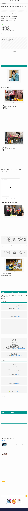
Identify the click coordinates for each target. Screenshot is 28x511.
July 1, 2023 (17, 374)
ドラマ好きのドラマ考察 (14, 0)
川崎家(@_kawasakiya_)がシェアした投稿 (10, 198)
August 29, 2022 (19, 391)
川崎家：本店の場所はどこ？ (8, 40)
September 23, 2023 (17, 316)
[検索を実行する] (26, 496)
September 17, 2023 (17, 383)
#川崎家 (14, 348)
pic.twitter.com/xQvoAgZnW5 (21, 348)
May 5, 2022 (18, 356)
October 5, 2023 (17, 308)
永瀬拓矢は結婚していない (4, 440)
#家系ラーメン (16, 348)
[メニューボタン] (1, 1)
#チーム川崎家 (13, 355)
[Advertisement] (14, 57)
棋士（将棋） (3, 481)
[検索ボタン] (27, 1)
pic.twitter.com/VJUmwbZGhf (18, 355)
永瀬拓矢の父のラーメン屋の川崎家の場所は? (9, 39)
